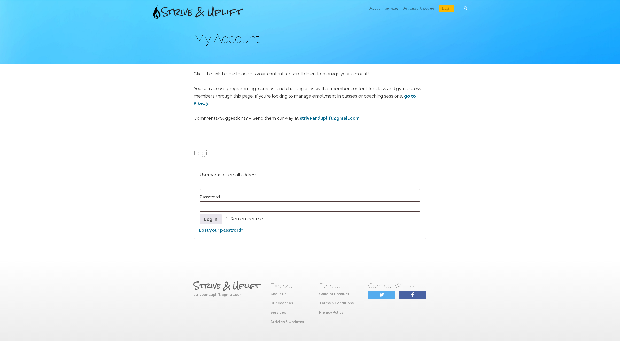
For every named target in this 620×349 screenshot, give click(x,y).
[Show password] (414, 206)
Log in (210, 219)
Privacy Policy (331, 312)
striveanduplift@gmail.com (330, 118)
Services (391, 8)
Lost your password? (221, 230)
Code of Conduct (334, 294)
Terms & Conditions (336, 303)
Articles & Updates (418, 8)
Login (446, 8)
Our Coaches (282, 303)
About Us (278, 294)
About (374, 8)
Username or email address (239, 174)
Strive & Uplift (227, 286)
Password (220, 196)
